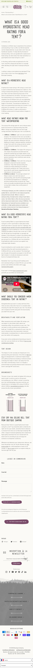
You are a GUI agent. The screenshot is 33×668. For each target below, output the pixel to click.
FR (28, 7)
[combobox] (16, 660)
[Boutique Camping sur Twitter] (16, 572)
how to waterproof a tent (20, 270)
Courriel (3, 472)
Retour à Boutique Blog (17, 521)
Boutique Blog (9, 12)
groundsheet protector (17, 386)
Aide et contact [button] (16, 609)
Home (2, 12)
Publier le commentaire (11, 502)
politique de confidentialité (23, 650)
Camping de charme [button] (15, 593)
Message (4, 481)
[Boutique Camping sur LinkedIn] (25, 572)
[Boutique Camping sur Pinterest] (19, 572)
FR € (25, 7)
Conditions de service (17, 511)
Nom (2, 463)
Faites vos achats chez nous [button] (16, 601)
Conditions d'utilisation (9, 650)
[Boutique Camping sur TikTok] (22, 572)
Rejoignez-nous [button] (15, 617)
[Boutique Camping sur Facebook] (9, 572)
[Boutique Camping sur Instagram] (6, 572)
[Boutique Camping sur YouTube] (13, 572)
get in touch (11, 448)
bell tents (21, 73)
